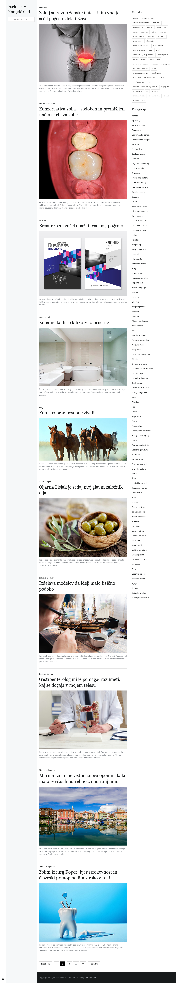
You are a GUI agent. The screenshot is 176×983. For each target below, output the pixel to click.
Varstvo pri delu (139, 535)
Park (134, 397)
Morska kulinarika (47, 770)
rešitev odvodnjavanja (140, 68)
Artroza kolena (138, 125)
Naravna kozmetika (140, 340)
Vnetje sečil (44, 7)
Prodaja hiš (137, 426)
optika (135, 59)
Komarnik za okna (139, 263)
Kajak (134, 235)
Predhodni (45, 964)
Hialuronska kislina (140, 206)
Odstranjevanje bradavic (142, 368)
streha (161, 78)
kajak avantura (138, 27)
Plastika (135, 402)
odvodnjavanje (163, 55)
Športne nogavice (139, 488)
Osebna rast (137, 383)
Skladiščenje (137, 459)
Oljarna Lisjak (45, 481)
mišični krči (149, 41)
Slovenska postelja (140, 464)
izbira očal (156, 23)
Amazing (136, 116)
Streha (135, 502)
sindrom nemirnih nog (140, 73)
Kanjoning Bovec (139, 249)
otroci (143, 59)
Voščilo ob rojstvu (139, 550)
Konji (41, 407)
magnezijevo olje (138, 36)
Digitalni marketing (140, 163)
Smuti (134, 473)
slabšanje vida (157, 73)
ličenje (154, 32)
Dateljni (135, 158)
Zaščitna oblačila (139, 574)
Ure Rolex (136, 526)
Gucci (134, 201)
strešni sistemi (138, 512)
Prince (134, 421)
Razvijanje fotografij (140, 435)
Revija (134, 440)
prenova (155, 64)
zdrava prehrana (154, 96)
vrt (147, 91)
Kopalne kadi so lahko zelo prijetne (74, 322)
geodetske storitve (148, 18)
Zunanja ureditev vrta (141, 597)
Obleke (135, 359)
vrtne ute (155, 91)
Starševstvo (137, 493)
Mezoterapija (137, 325)
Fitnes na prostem (140, 178)
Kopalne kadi (44, 317)
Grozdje (135, 197)
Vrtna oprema (138, 555)
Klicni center (137, 259)
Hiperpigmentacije (140, 211)
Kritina (135, 292)
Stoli (134, 497)
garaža (135, 18)
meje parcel (161, 36)
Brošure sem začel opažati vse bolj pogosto (81, 225)
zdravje (166, 96)
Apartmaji (136, 120)
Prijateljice (136, 416)
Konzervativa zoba (47, 103)
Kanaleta (136, 240)
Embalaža (136, 173)
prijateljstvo (165, 64)
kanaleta (150, 27)
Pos (133, 407)
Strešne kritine (138, 507)
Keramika (136, 254)
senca (154, 68)
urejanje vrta (165, 87)
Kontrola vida (138, 273)
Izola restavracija (139, 225)
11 (83, 964)
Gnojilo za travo (139, 192)
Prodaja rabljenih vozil (141, 430)
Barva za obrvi (138, 130)
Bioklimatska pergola (141, 135)
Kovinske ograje (139, 287)
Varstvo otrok (138, 531)
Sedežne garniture (140, 450)
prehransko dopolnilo (140, 64)
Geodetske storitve (140, 187)
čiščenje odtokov (139, 100)
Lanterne (136, 297)
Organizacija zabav (140, 378)
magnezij (163, 32)
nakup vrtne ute (158, 46)
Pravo (134, 411)
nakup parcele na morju (141, 46)
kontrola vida (162, 27)
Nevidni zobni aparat (141, 354)
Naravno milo (138, 345)
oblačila (159, 50)
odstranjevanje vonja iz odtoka (143, 55)
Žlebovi (135, 588)
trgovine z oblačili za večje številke (145, 87)
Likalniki (135, 302)
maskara (151, 36)
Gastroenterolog (46, 674)
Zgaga (134, 583)
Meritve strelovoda (140, 321)
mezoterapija (137, 41)
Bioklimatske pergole (141, 139)
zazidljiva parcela (139, 96)
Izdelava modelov (46, 578)
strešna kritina (138, 82)
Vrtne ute (136, 564)
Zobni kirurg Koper (47, 866)
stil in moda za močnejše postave (144, 78)
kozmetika (144, 32)
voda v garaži (137, 91)
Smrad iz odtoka (139, 469)
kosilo (135, 32)
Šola (134, 478)
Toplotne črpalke (139, 516)
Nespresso (136, 349)
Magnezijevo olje (139, 306)
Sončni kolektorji (139, 483)
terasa (149, 82)
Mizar (134, 330)
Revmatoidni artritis (140, 445)
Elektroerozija (138, 168)
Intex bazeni (137, 216)
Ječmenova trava (139, 230)
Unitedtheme (90, 977)
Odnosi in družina (139, 364)
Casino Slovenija (139, 149)
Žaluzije (135, 569)
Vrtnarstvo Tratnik (140, 559)
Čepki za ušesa (138, 154)
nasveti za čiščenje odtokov (142, 50)
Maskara (135, 316)
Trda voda (136, 521)
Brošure (42, 220)
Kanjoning (136, 244)
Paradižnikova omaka (141, 388)
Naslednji (94, 964)
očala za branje (155, 59)
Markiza (135, 311)
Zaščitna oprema (139, 578)
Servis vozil (136, 454)
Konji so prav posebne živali (66, 413)
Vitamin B (136, 540)
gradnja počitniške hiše (141, 23)
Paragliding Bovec (140, 392)
